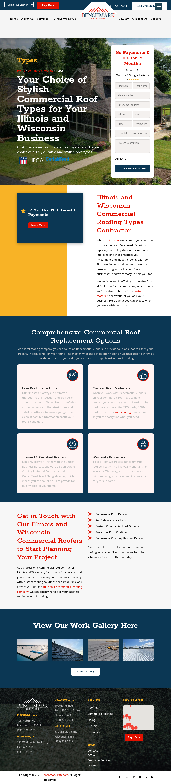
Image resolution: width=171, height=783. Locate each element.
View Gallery (85, 671)
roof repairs (112, 240)
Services (42, 19)
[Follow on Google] (127, 777)
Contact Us (139, 19)
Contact (93, 750)
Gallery (124, 19)
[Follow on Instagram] (134, 777)
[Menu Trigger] (158, 6)
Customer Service (99, 760)
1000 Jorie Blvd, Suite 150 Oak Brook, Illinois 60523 (68, 710)
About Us (27, 19)
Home (14, 19)
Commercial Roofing (40, 70)
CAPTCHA (120, 159)
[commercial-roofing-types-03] (67, 660)
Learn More (38, 225)
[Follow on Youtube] (140, 777)
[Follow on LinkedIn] (152, 777)
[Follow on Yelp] (146, 777)
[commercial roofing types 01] (138, 660)
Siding (91, 720)
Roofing (93, 707)
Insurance (94, 732)
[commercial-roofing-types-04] (32, 660)
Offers (91, 755)
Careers (156, 19)
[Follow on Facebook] (119, 777)
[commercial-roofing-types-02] (103, 660)
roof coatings (123, 412)
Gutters (92, 726)
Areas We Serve (65, 19)
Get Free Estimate (149, 6)
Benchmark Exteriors (55, 775)
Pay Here (48, 5)
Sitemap (93, 765)
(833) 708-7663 (26, 730)
